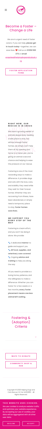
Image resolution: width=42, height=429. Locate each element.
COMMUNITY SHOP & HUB (21, 364)
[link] (21, 9)
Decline (11, 423)
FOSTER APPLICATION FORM (21, 71)
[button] (6, 10)
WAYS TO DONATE (21, 356)
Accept (31, 423)
